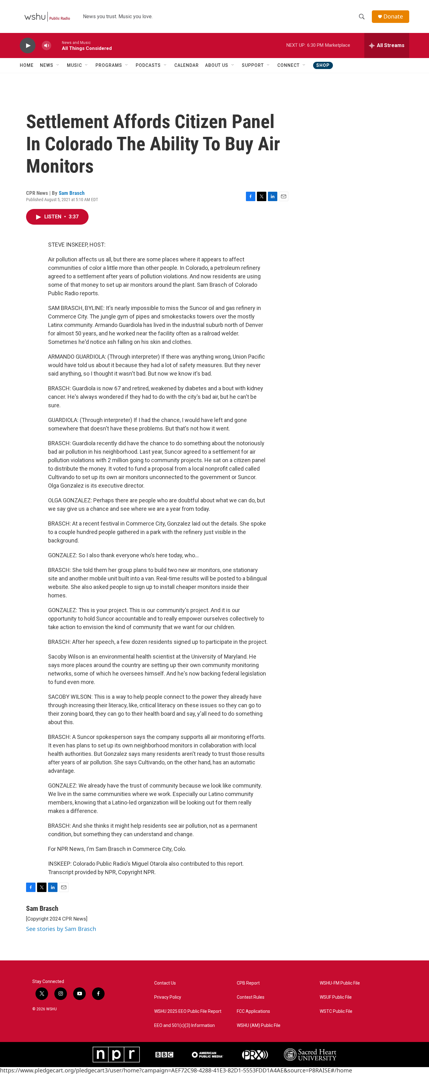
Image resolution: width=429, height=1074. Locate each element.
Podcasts (148, 65)
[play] (28, 45)
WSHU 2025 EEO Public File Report (187, 1011)
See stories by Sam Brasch (61, 928)
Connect (288, 65)
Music (74, 65)
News (46, 65)
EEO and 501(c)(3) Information (184, 1025)
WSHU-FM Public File (340, 983)
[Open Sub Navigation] (58, 65)
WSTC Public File (336, 1011)
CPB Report (248, 983)
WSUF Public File (336, 997)
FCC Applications (253, 1011)
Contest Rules (250, 997)
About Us (216, 65)
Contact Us (165, 983)
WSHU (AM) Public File (258, 1025)
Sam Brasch (71, 193)
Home (27, 65)
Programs (108, 65)
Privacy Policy (167, 997)
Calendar (186, 65)
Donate (393, 16)
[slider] (56, 45)
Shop (323, 65)
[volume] (46, 46)
